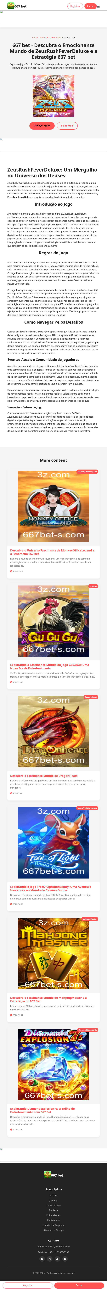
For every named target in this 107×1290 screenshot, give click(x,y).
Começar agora (42, 125)
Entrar (90, 6)
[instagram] (50, 1259)
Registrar (75, 6)
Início (35, 37)
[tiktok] (57, 1259)
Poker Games (53, 1215)
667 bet (53, 1195)
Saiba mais (67, 125)
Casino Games (53, 1205)
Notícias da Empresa (50, 37)
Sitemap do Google (53, 1230)
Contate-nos (53, 1220)
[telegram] (65, 1259)
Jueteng (53, 1200)
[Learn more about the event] (53, 23)
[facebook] (42, 1259)
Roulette (53, 1210)
